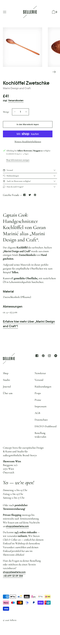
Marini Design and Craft (17, 88)
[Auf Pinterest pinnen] (35, 195)
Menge (6, 111)
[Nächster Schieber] (54, 72)
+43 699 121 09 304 (13, 576)
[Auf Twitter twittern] (29, 195)
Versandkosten (16, 100)
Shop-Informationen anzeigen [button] (17, 160)
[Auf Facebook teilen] (24, 195)
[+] (26, 112)
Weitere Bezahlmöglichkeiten (27, 141)
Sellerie (13, 620)
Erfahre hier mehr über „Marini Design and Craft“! (29, 323)
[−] (14, 112)
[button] (54, 12)
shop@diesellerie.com (17, 526)
